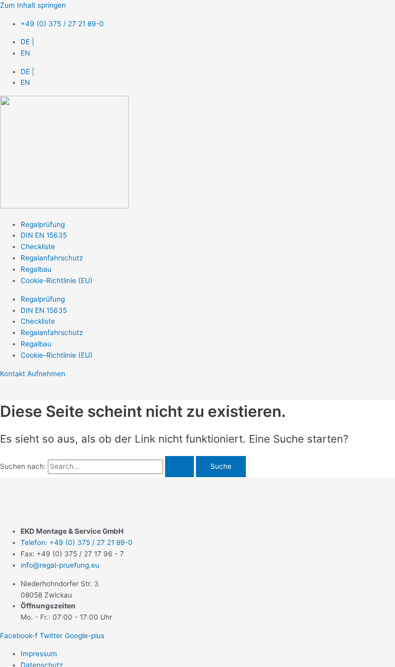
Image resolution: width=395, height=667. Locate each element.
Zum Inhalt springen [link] (33, 5)
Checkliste (38, 246)
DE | (27, 42)
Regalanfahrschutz (52, 258)
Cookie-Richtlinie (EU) (57, 280)
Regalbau (36, 269)
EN (25, 53)
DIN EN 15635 (44, 235)
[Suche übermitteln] (179, 467)
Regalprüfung (43, 224)
